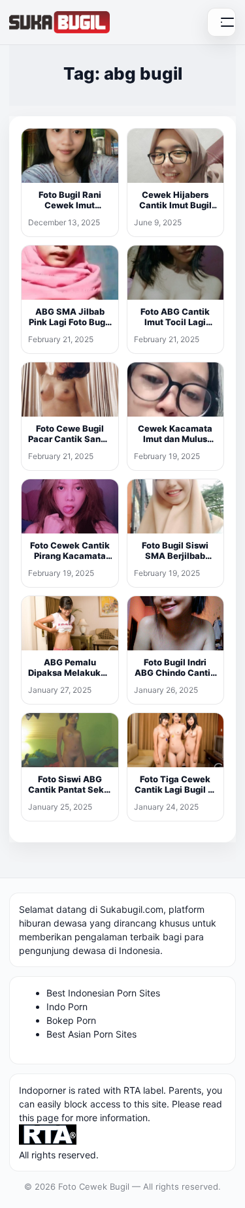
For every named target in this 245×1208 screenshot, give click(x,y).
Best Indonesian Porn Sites (103, 992)
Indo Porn (67, 1006)
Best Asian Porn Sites (91, 1034)
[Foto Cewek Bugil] (59, 22)
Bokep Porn (71, 1020)
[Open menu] (221, 22)
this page (39, 1117)
